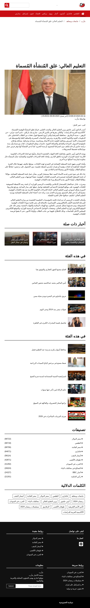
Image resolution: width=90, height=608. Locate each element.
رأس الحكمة (76, 477)
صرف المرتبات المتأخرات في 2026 (52, 416)
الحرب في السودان (73, 464)
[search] (7, 5)
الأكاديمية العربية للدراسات (73, 512)
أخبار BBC (77, 472)
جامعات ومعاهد (78, 496)
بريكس (44, 14)
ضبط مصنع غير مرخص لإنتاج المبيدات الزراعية (48, 363)
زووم (50, 14)
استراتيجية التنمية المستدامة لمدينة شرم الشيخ (48, 376)
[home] (82, 13)
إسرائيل (25, 14)
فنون (32, 14)
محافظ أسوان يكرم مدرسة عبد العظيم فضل (49, 350)
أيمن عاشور (64, 501)
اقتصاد (37, 14)
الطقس (76, 14)
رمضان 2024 (78, 501)
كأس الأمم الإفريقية (76, 507)
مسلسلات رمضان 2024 (29, 507)
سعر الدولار (76, 439)
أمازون (62, 14)
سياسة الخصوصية (66, 602)
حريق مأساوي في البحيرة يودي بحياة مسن (49, 296)
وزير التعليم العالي (50, 501)
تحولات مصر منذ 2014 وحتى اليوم (53, 309)
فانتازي (69, 14)
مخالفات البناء (33, 501)
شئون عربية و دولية (74, 589)
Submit (11, 586)
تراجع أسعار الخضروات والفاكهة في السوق (49, 403)
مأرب (83, 21)
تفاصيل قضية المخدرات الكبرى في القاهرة (49, 323)
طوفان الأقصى (75, 460)
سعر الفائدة (76, 447)
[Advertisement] (45, 40)
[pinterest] (81, 544)
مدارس (17, 14)
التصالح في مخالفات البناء (71, 468)
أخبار (56, 14)
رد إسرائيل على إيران (73, 585)
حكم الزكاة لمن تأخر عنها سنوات (53, 390)
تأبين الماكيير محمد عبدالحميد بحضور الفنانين (49, 283)
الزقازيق (46, 507)
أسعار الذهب (76, 456)
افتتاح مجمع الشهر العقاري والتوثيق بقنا (51, 269)
